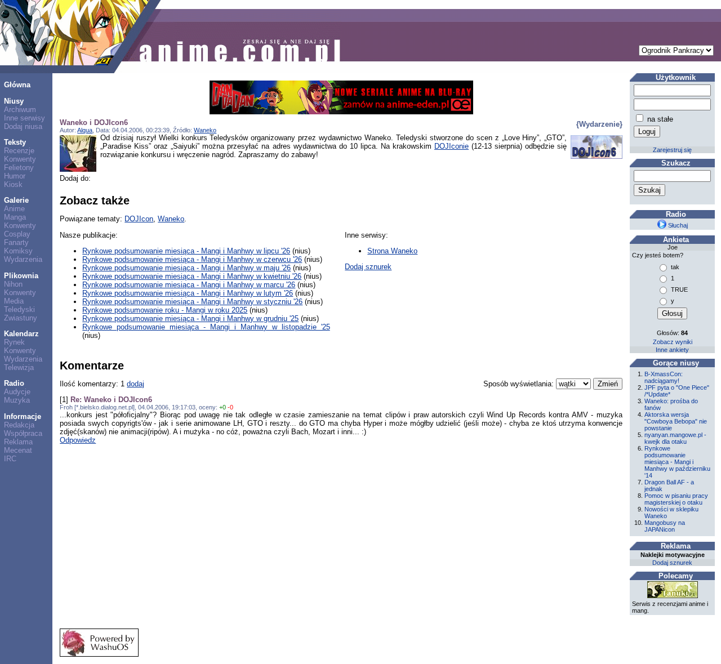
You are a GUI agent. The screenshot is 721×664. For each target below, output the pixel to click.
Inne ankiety (672, 349)
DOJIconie (451, 146)
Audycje (17, 391)
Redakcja (19, 425)
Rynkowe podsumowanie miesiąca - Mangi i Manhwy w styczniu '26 (192, 301)
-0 (230, 407)
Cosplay (17, 234)
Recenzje (19, 150)
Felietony (19, 167)
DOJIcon (138, 219)
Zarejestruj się (672, 149)
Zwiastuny (20, 318)
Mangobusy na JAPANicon (664, 526)
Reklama (18, 442)
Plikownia (21, 275)
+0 (222, 407)
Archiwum (20, 109)
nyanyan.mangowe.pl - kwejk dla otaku (675, 438)
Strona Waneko (392, 251)
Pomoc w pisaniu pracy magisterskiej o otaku (676, 499)
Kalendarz (21, 333)
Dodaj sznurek (368, 266)
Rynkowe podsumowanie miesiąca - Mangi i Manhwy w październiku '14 (677, 462)
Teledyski (19, 309)
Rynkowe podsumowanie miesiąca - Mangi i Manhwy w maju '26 (186, 268)
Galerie (16, 200)
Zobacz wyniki (672, 341)
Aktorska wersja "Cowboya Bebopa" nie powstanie (675, 421)
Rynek (14, 342)
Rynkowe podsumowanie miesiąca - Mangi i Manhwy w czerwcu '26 (192, 259)
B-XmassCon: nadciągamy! (663, 377)
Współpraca (23, 433)
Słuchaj (677, 225)
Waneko (205, 130)
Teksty (15, 142)
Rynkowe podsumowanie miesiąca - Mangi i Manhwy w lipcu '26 (186, 251)
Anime (14, 208)
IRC (10, 458)
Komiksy (18, 251)
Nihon (13, 284)
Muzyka (17, 400)
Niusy (14, 101)
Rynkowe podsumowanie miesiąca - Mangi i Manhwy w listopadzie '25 (206, 327)
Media (14, 301)
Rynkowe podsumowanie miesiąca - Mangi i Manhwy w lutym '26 (187, 293)
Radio (14, 383)
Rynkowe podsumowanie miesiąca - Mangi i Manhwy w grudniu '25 (190, 318)
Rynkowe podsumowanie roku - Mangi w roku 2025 (164, 310)
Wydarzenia (23, 259)
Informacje (22, 416)
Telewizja (19, 367)
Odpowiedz (78, 440)
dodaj (135, 384)
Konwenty (20, 159)
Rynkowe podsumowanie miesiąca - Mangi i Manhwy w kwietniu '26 (191, 276)
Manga (15, 217)
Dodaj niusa (23, 126)
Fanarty (16, 242)
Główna (17, 85)
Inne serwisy (24, 118)
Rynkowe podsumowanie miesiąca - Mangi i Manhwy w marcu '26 (188, 284)
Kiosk (13, 184)
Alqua (84, 130)
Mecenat (18, 450)
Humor (14, 176)
